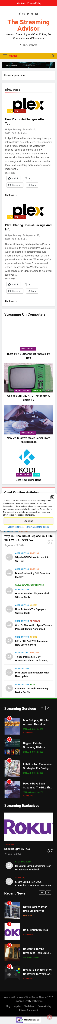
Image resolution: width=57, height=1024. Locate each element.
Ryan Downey (14, 129)
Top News (20, 111)
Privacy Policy (34, 3)
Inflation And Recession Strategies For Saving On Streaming (37, 768)
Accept (28, 520)
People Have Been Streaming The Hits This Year (37, 787)
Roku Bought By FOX (17, 848)
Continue (10, 194)
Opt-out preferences (16, 527)
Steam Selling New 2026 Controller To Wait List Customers (37, 974)
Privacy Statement (34, 527)
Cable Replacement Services (29, 585)
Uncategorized (23, 861)
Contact (21, 3)
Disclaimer (29, 1006)
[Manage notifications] (49, 1017)
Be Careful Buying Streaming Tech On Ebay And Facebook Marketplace (33, 870)
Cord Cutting (11, 531)
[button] (52, 497)
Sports (33, 605)
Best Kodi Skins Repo (28, 479)
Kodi (37, 474)
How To (37, 390)
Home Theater (28, 348)
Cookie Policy (44, 1006)
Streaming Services (33, 729)
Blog (8, 1006)
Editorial (23, 531)
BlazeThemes (35, 1001)
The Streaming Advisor (28, 25)
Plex (10, 111)
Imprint (46, 527)
